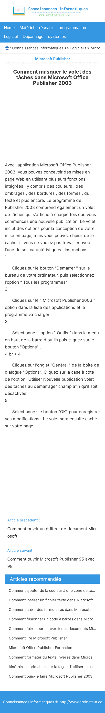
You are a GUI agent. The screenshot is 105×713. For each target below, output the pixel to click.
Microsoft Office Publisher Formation (41, 647)
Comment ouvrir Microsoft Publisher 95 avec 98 (51, 563)
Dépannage (33, 36)
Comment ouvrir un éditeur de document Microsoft (52, 532)
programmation (72, 27)
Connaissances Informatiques (37, 48)
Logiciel (11, 36)
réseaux (46, 27)
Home (9, 27)
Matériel (27, 27)
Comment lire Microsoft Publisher (38, 638)
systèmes (57, 36)
